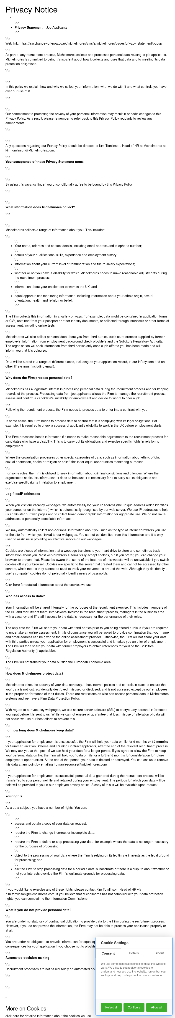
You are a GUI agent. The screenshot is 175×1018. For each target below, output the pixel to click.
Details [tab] (134, 953)
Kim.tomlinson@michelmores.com (29, 894)
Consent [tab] (108, 953)
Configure (134, 1007)
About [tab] (159, 953)
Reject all (111, 1007)
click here (12, 1015)
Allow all (156, 1007)
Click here (12, 584)
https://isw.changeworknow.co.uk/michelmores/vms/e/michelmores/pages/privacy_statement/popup (91, 43)
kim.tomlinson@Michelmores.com (29, 150)
